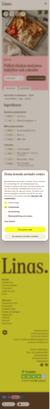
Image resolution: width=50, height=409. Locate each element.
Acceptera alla (25, 229)
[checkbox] (5, 203)
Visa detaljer (9, 221)
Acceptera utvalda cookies (25, 236)
